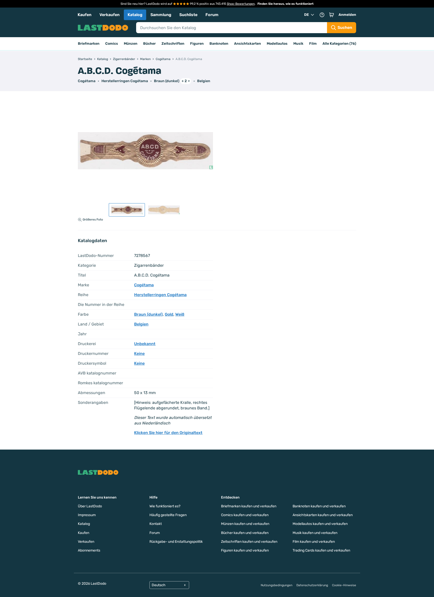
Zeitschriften (172, 43)
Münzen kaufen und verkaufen (245, 524)
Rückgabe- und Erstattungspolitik (176, 541)
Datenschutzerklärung (312, 585)
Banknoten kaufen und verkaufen (319, 506)
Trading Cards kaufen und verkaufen (321, 550)
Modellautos (277, 43)
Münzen (130, 43)
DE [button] (306, 15)
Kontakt (155, 524)
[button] (331, 14)
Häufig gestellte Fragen (168, 515)
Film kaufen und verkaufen (314, 541)
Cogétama (86, 81)
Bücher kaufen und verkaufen (244, 533)
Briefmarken (88, 43)
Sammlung (160, 14)
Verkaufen (109, 14)
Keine (139, 353)
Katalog (135, 14)
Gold (169, 314)
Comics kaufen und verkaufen (244, 515)
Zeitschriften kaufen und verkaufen (249, 541)
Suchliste (188, 14)
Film (313, 43)
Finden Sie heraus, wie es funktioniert (285, 4)
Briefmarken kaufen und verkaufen (248, 506)
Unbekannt (144, 343)
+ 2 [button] (184, 81)
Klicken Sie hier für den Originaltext (168, 432)
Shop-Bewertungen (241, 4)
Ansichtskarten (247, 43)
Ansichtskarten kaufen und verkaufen (323, 515)
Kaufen (84, 14)
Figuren (197, 43)
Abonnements (89, 550)
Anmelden (347, 15)
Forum (212, 14)
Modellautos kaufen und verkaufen (320, 524)
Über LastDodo (90, 506)
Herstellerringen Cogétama (124, 81)
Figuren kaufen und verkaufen (245, 550)
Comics (111, 43)
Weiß (179, 314)
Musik (298, 43)
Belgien (203, 81)
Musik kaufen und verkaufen (315, 533)
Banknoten (218, 43)
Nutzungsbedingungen (276, 585)
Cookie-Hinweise (344, 585)
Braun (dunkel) (166, 81)
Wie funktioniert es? (164, 506)
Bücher (149, 43)
